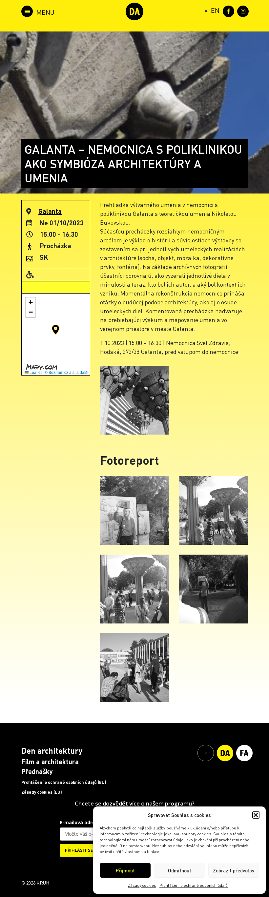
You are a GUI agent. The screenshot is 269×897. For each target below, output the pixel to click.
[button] (256, 815)
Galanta (50, 211)
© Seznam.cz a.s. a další (66, 372)
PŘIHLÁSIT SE (79, 850)
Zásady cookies (142, 885)
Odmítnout (179, 870)
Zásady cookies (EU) (41, 792)
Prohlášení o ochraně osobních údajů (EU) (63, 782)
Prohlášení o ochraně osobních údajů (193, 885)
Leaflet (35, 372)
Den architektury (51, 750)
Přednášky (37, 771)
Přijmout (125, 870)
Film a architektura (50, 761)
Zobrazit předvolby (233, 870)
